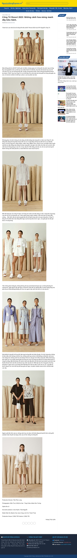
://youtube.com (67, 542)
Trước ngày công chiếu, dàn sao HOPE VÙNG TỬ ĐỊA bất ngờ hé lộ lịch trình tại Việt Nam (71, 26)
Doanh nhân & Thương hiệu (28, 8)
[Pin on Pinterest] (31, 523)
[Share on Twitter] (26, 523)
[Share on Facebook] (23, 523)
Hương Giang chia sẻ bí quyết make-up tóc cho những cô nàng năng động (71, 34)
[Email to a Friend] (29, 523)
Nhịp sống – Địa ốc (68, 8)
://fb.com (62, 540)
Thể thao (38, 10)
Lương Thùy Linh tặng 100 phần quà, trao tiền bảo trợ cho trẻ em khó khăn (71, 50)
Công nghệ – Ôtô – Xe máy (55, 8)
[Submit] (67, 3)
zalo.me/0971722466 (66, 544)
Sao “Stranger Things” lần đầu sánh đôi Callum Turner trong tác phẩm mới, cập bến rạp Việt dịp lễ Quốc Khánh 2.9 (71, 42)
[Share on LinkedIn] (34, 523)
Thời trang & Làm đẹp (42, 8)
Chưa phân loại (6, 14)
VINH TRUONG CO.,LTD (47, 556)
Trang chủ (6, 8)
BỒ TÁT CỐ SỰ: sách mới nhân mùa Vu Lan (71, 18)
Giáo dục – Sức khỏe (46, 10)
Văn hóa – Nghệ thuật (16, 8)
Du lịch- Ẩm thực (30, 10)
